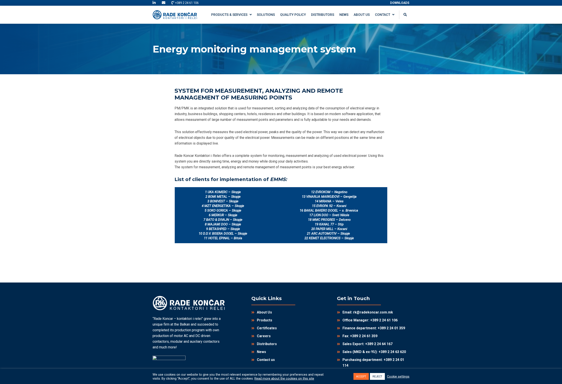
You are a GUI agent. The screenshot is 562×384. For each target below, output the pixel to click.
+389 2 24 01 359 (391, 328)
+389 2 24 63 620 (392, 352)
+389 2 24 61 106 (384, 320)
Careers (264, 336)
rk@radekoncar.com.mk (373, 312)
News (261, 352)
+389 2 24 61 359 (363, 336)
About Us (264, 312)
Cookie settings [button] (398, 377)
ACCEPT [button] (361, 376)
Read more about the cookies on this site (284, 378)
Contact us (266, 360)
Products (264, 320)
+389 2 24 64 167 (379, 344)
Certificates (267, 328)
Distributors (267, 344)
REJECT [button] (377, 376)
